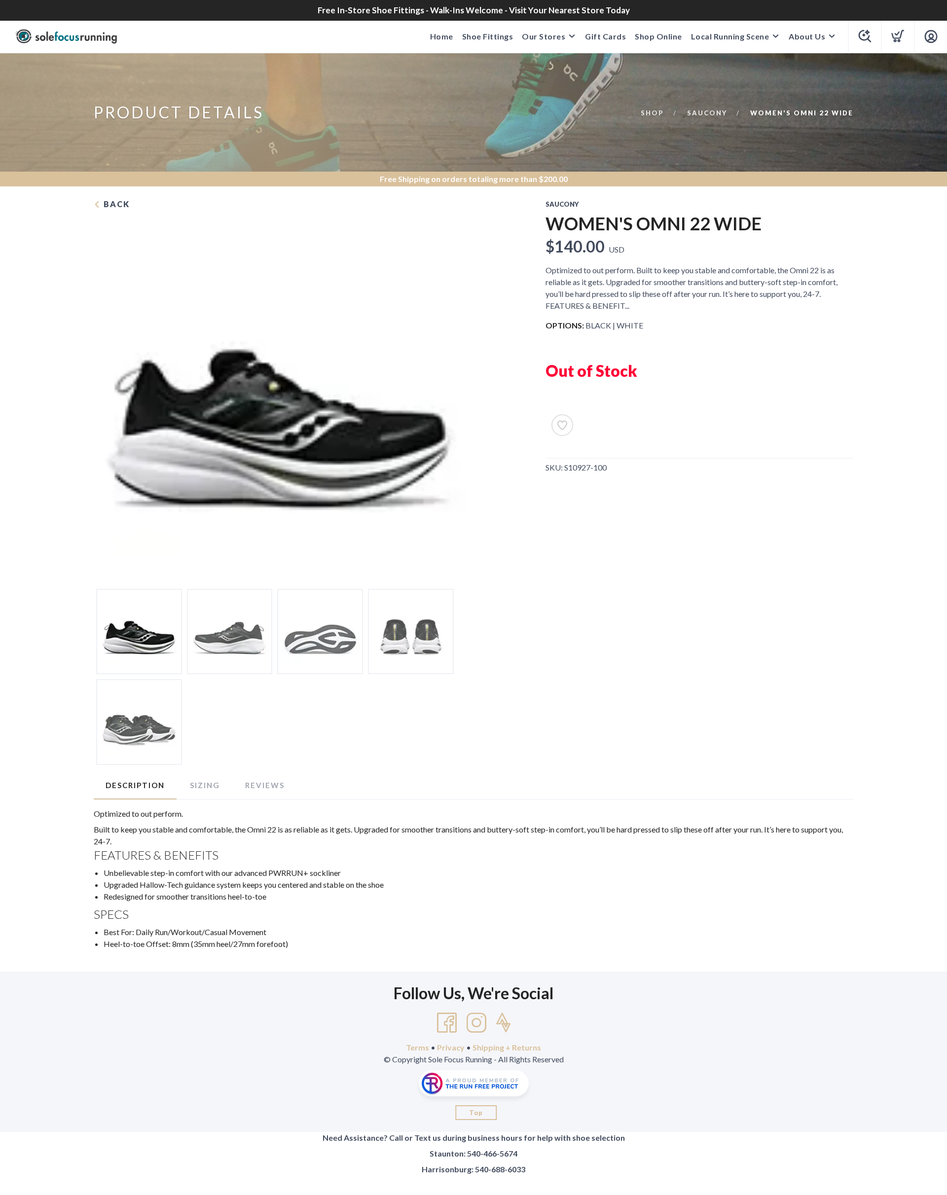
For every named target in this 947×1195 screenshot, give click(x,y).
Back (115, 204)
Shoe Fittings (487, 36)
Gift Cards (605, 36)
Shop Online (658, 36)
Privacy (451, 1047)
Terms (417, 1047)
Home (441, 36)
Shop (652, 113)
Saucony (707, 113)
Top (476, 1113)
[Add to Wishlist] (562, 425)
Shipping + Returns (507, 1047)
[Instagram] (476, 1023)
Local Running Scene (730, 36)
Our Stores (543, 36)
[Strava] (503, 1023)
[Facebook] (447, 1023)
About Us (807, 36)
